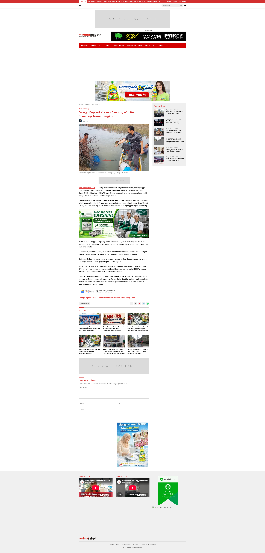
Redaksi (135, 545)
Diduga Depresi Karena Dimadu (91, 298)
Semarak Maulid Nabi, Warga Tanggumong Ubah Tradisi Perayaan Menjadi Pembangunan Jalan (138, 351)
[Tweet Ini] (135, 303)
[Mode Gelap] (185, 5)
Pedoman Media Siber (148, 545)
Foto (167, 45)
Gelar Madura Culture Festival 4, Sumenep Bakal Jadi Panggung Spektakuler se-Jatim (113, 329)
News (93, 45)
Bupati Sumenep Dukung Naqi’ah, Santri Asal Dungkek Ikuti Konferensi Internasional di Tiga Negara (174, 150)
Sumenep (86, 109)
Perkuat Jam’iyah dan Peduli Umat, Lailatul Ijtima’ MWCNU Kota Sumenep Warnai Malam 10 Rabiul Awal (113, 351)
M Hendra (86, 120)
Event (161, 45)
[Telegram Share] (143, 303)
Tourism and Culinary (134, 45)
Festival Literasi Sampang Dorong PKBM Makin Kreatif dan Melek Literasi (175, 159)
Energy (108, 45)
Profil (154, 45)
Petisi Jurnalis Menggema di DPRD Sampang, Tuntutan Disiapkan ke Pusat (174, 112)
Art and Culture (119, 45)
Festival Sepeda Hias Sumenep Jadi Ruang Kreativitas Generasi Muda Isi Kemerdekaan (161, 1)
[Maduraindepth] (90, 35)
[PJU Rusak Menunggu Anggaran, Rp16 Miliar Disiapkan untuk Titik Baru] (159, 132)
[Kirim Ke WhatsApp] (147, 303)
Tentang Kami (114, 545)
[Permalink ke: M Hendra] (80, 120)
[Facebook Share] (131, 303)
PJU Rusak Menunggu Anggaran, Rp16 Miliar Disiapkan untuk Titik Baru (175, 131)
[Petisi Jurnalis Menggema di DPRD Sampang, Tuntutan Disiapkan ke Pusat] (159, 113)
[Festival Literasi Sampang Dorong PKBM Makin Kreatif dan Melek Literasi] (159, 160)
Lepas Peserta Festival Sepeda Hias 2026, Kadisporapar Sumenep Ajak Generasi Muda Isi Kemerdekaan (138, 329)
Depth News (84, 45)
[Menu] (80, 5)
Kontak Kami (126, 545)
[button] (181, 5)
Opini (146, 45)
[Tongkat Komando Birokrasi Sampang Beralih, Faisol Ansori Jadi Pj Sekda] (159, 122)
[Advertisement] (141, 63)
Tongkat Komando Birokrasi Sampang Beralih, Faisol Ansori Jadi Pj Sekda (175, 122)
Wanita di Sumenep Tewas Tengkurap (119, 298)
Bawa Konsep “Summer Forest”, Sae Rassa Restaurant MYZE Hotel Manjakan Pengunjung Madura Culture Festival (89, 329)
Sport (101, 45)
